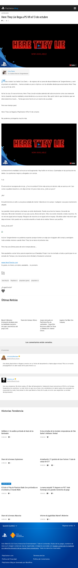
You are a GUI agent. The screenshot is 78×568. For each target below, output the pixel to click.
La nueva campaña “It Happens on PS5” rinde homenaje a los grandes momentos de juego (55, 488)
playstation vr (35, 280)
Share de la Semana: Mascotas (11, 515)
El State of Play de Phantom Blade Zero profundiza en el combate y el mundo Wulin (19, 488)
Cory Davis (11, 71)
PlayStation (11, 8)
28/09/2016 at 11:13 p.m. (13, 381)
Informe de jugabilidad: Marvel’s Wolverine (54, 515)
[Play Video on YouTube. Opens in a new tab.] (73, 65)
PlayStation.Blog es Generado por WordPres (17, 562)
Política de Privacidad (9, 559)
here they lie (5, 280)
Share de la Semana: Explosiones (12, 459)
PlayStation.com (7, 555)
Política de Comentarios (41, 559)
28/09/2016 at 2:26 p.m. (13, 358)
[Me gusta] (9, 437)
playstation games (24, 280)
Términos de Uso (39, 555)
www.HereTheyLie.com (9, 262)
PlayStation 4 (14, 280)
